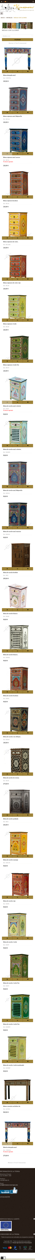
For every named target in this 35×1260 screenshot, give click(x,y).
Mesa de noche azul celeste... (12, 449)
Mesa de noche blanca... (10, 654)
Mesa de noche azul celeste (12, 406)
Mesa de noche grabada (10, 819)
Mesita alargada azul (10, 1147)
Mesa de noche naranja (10, 860)
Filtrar (17, 39)
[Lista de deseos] (28, 71)
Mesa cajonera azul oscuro (11, 157)
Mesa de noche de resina (11, 778)
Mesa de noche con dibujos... (12, 737)
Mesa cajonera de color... (11, 242)
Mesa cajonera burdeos (10, 201)
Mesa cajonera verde (9, 324)
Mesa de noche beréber (10, 572)
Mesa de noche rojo (9, 901)
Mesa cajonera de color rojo (12, 283)
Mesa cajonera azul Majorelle (12, 116)
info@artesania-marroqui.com (9, 1185)
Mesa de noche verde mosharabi (13, 1065)
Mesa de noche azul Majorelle (12, 490)
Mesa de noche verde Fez (11, 983)
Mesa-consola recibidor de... (12, 1106)
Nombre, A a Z (18, 36)
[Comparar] (17, 71)
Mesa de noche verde (10, 942)
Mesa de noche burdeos (10, 695)
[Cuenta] (2, 1)
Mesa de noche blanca (10, 613)
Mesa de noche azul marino (12, 531)
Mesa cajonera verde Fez (11, 365)
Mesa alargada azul (9, 75)
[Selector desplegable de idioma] (6, 1)
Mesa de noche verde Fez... (11, 1024)
